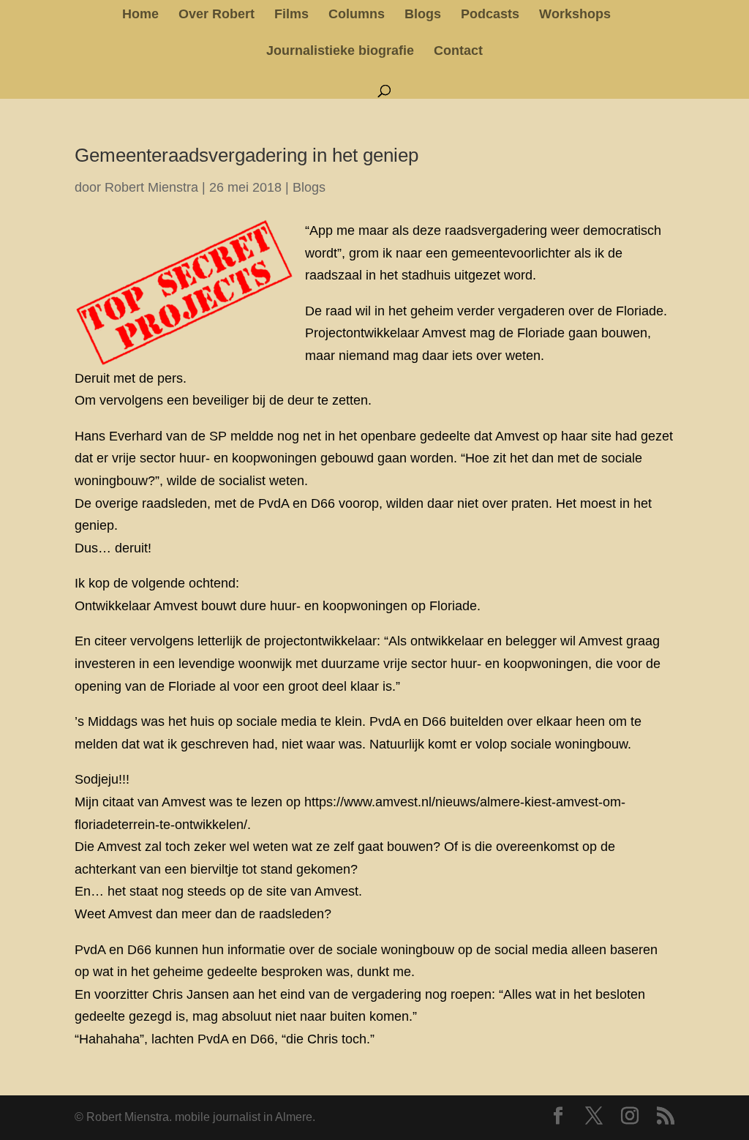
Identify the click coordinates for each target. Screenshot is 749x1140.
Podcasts (490, 15)
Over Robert (216, 15)
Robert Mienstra (151, 187)
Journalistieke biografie (340, 51)
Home (140, 15)
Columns (356, 15)
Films (291, 15)
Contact (458, 51)
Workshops (575, 15)
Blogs (422, 15)
